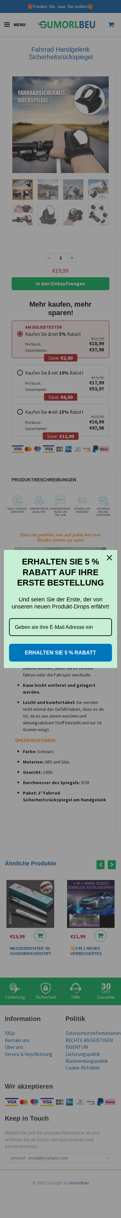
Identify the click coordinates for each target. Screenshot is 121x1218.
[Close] (109, 557)
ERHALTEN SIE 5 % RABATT (60, 652)
